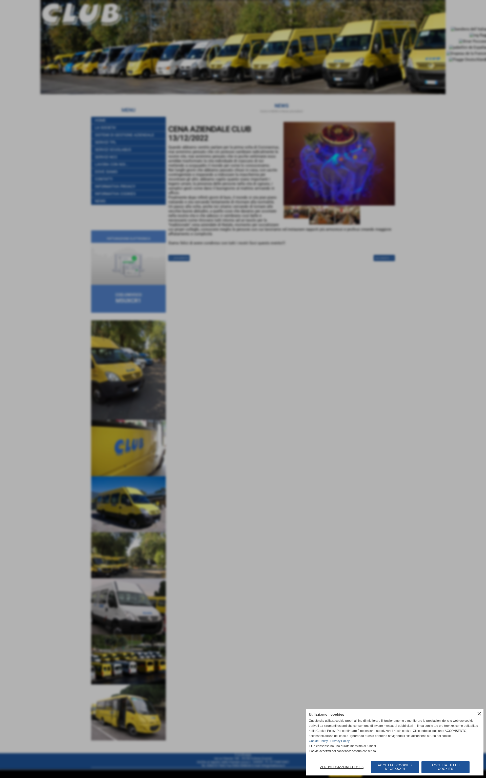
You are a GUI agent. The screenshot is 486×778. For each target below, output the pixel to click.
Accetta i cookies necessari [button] (395, 767)
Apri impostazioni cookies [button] (341, 767)
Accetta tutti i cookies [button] (446, 767)
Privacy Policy (340, 741)
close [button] (479, 714)
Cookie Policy (318, 741)
